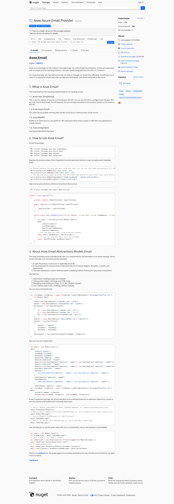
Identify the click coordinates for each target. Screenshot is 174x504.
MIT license (125, 52)
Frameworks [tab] (47, 50)
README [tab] (35, 50)
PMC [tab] (39, 39)
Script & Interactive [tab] (79, 39)
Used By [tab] (75, 50)
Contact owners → (138, 78)
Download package (128, 56)
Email (121, 94)
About (74, 495)
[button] (110, 42)
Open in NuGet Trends (129, 67)
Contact (33, 478)
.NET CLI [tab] (32, 39)
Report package (127, 71)
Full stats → (141, 18)
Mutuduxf (127, 83)
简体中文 (39, 63)
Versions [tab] (85, 50)
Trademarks (130, 495)
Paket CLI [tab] (67, 39)
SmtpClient (137, 91)
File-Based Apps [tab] (92, 39)
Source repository (127, 48)
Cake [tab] (101, 39)
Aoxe (121, 91)
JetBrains (42, 453)
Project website (127, 44)
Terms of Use (83, 495)
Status (72, 478)
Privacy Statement (118, 495)
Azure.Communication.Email (130, 97)
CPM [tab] (59, 39)
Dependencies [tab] (62, 50)
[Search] (143, 8)
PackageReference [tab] (49, 39)
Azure (128, 91)
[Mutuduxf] (120, 83)
